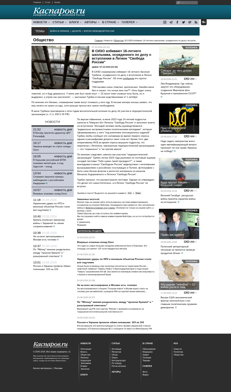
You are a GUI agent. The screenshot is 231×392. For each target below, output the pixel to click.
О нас (47, 2)
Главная (37, 2)
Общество (119, 40)
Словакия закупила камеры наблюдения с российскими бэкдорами (48, 180)
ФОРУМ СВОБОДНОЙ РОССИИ (99, 31)
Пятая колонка (119, 366)
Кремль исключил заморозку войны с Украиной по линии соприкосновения (49, 223)
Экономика (85, 363)
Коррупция (85, 360)
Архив (57, 2)
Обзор (115, 355)
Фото (145, 372)
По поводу (117, 363)
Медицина (148, 352)
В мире (83, 366)
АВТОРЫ (90, 22)
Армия (146, 355)
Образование (149, 349)
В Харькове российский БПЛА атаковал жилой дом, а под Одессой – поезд (49, 163)
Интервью (116, 349)
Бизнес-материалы (42, 368)
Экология (84, 369)
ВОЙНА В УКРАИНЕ (59, 31)
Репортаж (116, 352)
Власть (83, 352)
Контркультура (119, 360)
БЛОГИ (74, 22)
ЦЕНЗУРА (76, 31)
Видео (146, 375)
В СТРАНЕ (109, 22)
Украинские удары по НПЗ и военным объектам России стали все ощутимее (51, 206)
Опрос (115, 357)
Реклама (58, 368)
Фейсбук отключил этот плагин (100, 208)
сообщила (128, 78)
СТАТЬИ (58, 22)
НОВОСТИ (40, 22)
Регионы (84, 357)
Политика (178, 352)
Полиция (147, 357)
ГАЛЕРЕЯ (128, 22)
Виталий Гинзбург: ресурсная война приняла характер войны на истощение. (178, 198)
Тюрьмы (146, 360)
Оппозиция (85, 349)
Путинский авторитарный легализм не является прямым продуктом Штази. (178, 249)
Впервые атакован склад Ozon (50, 193)
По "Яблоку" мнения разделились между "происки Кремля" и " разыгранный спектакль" (51, 252)
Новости (178, 349)
